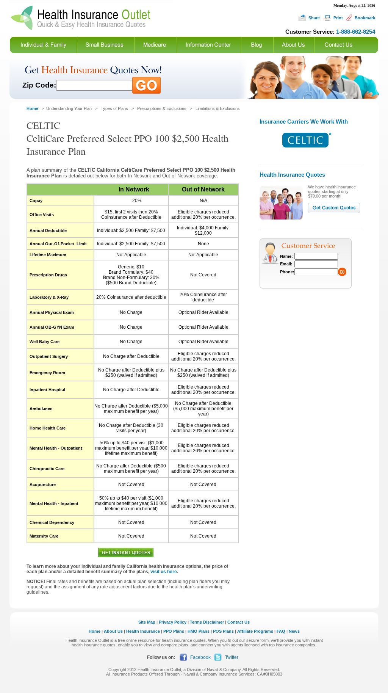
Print (338, 18)
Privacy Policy (172, 622)
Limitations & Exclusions (218, 108)
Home (94, 631)
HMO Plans (199, 631)
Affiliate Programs (255, 631)
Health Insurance (143, 631)
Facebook (200, 657)
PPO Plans (173, 631)
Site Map (146, 622)
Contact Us (238, 622)
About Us (113, 631)
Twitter (231, 657)
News (294, 631)
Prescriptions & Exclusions (161, 108)
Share (314, 18)
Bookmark (365, 18)
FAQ (281, 631)
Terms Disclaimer (207, 622)
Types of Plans (114, 108)
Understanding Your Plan (69, 108)
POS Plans (223, 631)
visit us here (163, 571)
